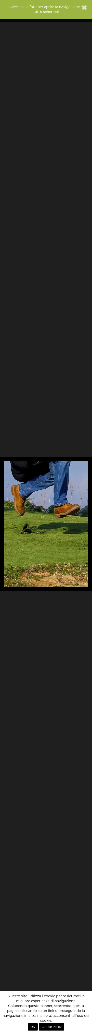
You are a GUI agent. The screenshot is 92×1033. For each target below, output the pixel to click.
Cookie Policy (51, 1026)
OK (32, 1026)
